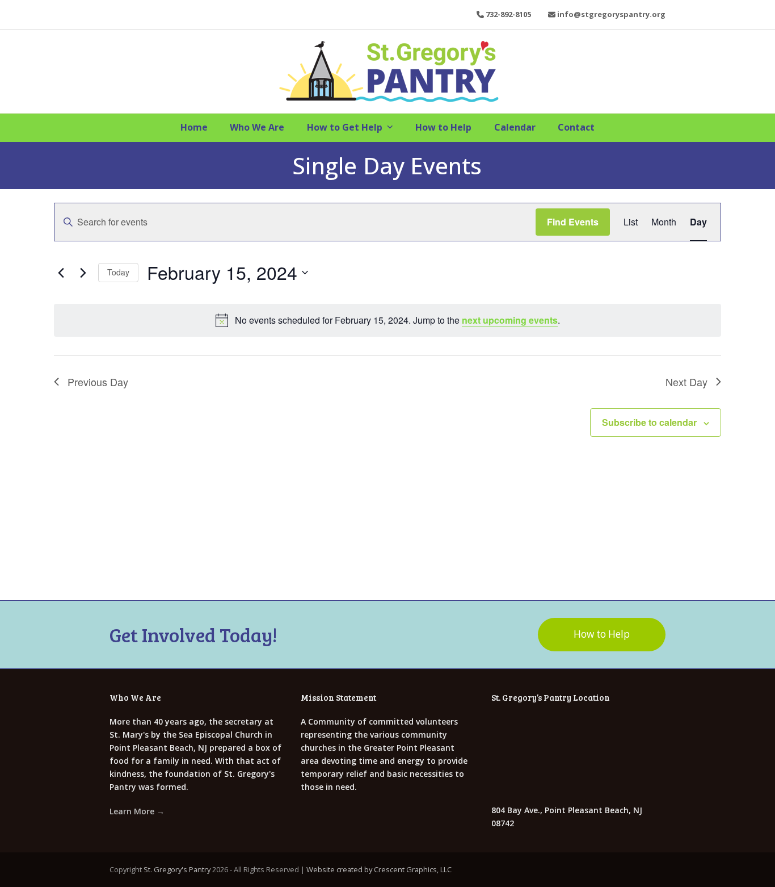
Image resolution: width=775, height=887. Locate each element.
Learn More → (137, 811)
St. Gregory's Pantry (177, 869)
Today (118, 272)
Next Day (686, 381)
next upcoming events (510, 320)
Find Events (573, 221)
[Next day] (83, 272)
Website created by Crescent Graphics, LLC (379, 869)
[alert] (387, 320)
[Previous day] (61, 272)
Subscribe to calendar (649, 422)
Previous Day (98, 381)
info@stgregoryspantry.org (611, 14)
